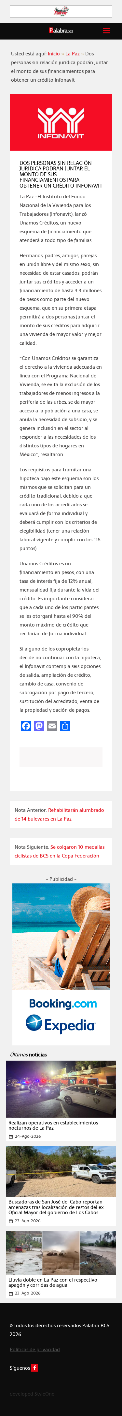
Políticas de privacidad (35, 1349)
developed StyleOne (32, 1394)
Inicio (54, 53)
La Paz (72, 53)
